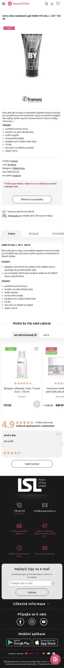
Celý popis (7, 121)
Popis (11, 233)
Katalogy (17, 175)
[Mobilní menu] (3, 3)
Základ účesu (18, 168)
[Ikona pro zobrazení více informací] (53, 583)
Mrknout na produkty (32, 199)
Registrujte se (14, 215)
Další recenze (32, 463)
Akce (46, 335)
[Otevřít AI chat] (55, 659)
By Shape (12, 164)
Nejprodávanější (25, 335)
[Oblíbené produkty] (59, 3)
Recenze (34, 233)
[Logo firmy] (18, 3)
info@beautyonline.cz (45, 510)
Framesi (14, 161)
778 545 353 (19, 510)
